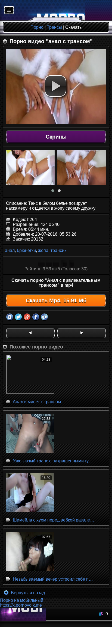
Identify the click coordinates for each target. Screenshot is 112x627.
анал (10, 250)
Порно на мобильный (21, 600)
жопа (43, 250)
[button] (55, 86)
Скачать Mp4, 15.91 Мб (56, 300)
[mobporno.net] (42, 10)
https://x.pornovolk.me (21, 605)
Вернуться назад (27, 592)
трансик (58, 250)
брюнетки (26, 250)
